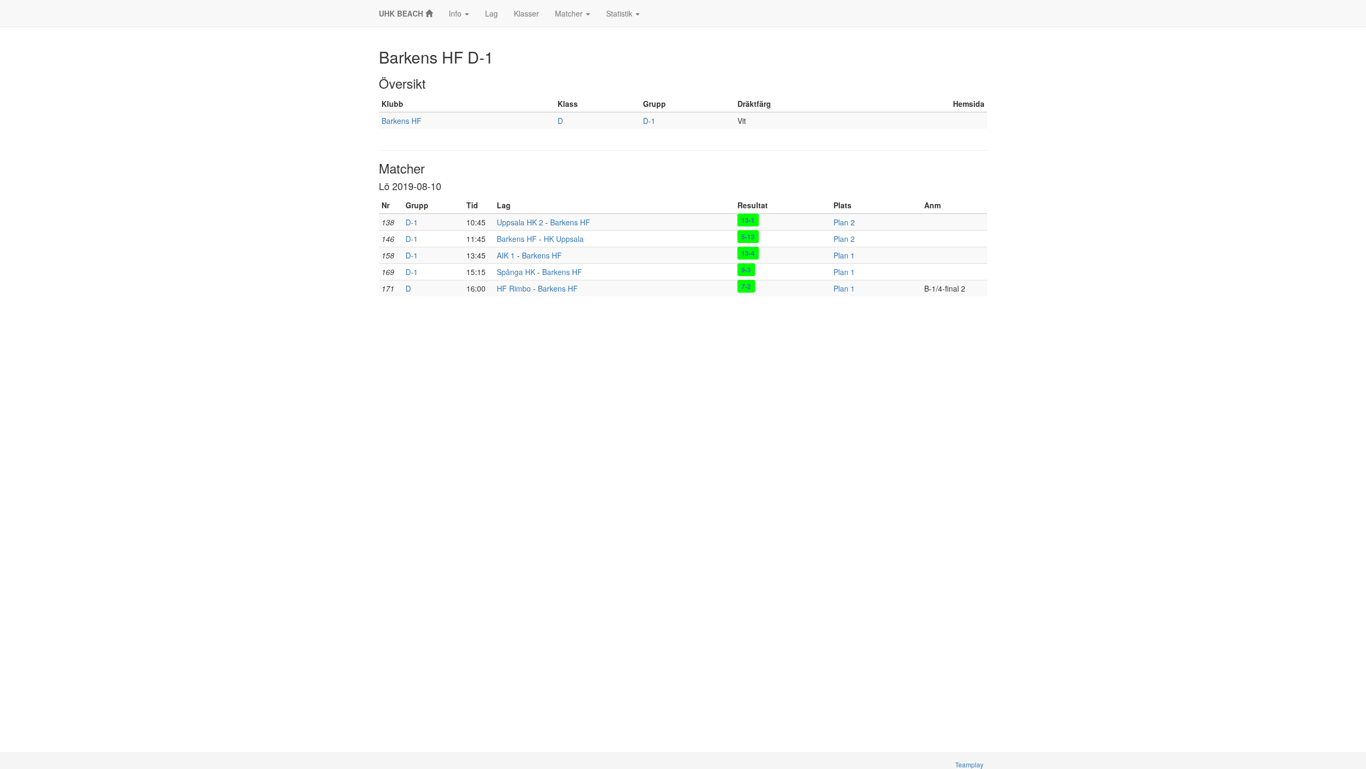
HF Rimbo (514, 288)
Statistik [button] (620, 13)
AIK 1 (506, 255)
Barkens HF (402, 120)
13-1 (748, 220)
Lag (491, 13)
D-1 (649, 120)
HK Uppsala (564, 238)
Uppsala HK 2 (520, 222)
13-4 (748, 253)
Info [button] (456, 13)
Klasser (526, 13)
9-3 (746, 269)
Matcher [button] (570, 13)
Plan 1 (844, 255)
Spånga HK (516, 271)
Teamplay (969, 764)
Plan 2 (844, 222)
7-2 (746, 286)
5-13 (748, 236)
